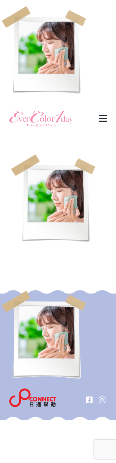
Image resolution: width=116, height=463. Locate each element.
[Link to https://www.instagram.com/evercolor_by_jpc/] (102, 399)
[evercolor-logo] (41, 113)
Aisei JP (78, 424)
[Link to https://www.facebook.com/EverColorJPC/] (89, 399)
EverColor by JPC (47, 424)
